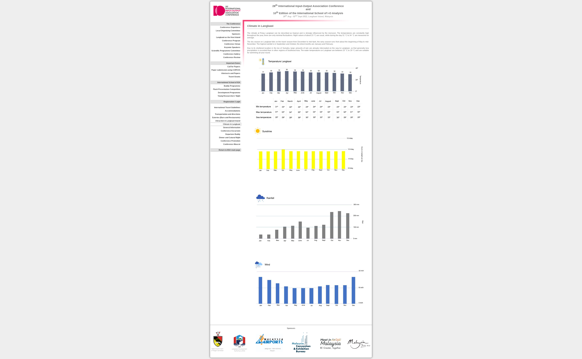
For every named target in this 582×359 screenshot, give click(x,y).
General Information (231, 128)
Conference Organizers (230, 27)
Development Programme (229, 93)
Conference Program (231, 41)
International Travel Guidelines (227, 107)
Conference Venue (232, 44)
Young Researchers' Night (229, 96)
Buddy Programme (232, 86)
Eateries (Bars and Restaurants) (226, 117)
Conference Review (231, 57)
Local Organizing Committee (228, 31)
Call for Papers (233, 67)
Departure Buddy (232, 134)
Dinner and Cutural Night (229, 138)
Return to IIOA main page (229, 150)
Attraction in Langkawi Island (227, 121)
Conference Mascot (231, 144)
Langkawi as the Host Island (228, 37)
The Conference (233, 24)
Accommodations (232, 111)
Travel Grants (234, 77)
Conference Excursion (230, 131)
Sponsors (236, 34)
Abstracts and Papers (230, 73)
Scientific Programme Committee (225, 51)
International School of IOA (228, 82)
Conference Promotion (230, 141)
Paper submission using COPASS (225, 70)
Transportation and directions (227, 114)
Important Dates (233, 63)
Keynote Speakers (232, 47)
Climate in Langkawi (231, 124)
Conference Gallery (231, 54)
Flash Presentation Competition (226, 89)
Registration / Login (232, 102)
